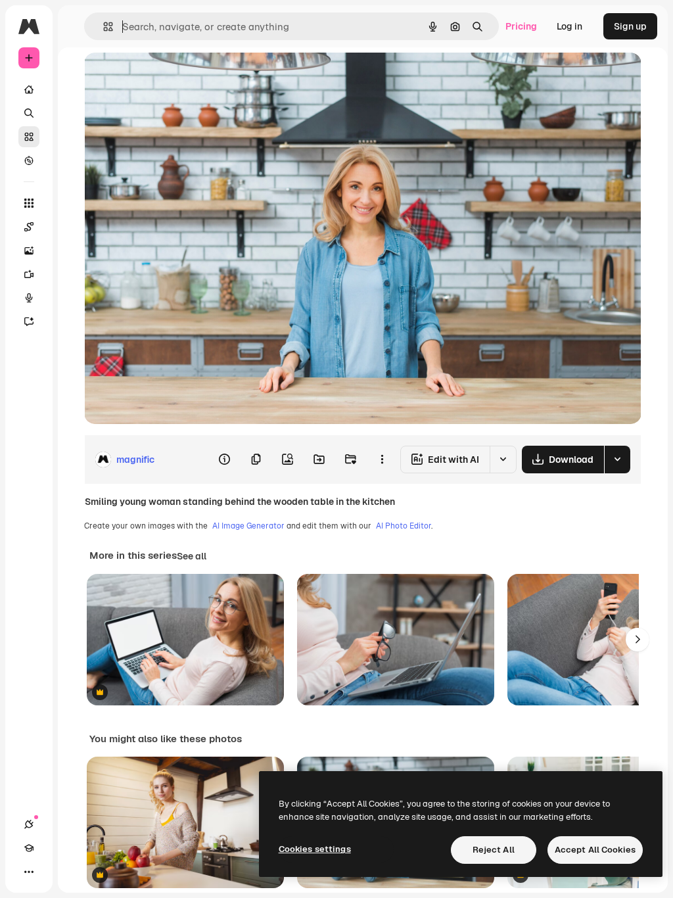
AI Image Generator (248, 526)
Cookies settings (315, 849)
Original (168, 77)
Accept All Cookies (595, 849)
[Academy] (28, 848)
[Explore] (28, 160)
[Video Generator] (28, 274)
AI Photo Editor (403, 526)
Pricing (521, 26)
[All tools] (28, 203)
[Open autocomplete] (103, 27)
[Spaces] (28, 226)
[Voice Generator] (28, 297)
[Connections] (28, 824)
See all (191, 556)
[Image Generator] (28, 250)
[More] (28, 871)
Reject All (494, 849)
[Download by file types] (617, 459)
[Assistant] (28, 321)
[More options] (382, 459)
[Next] (637, 639)
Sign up (630, 26)
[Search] (28, 113)
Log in (569, 26)
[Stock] (28, 136)
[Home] (28, 89)
